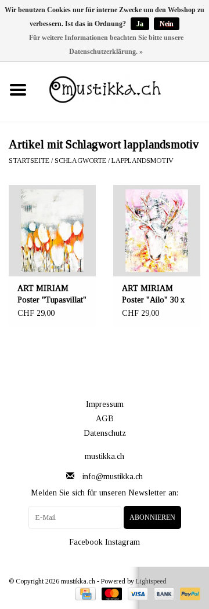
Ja (139, 24)
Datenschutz (105, 433)
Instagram (122, 542)
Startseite (29, 160)
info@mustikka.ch (112, 476)
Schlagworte (80, 160)
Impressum (105, 404)
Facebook (86, 542)
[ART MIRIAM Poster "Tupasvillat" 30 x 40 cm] (52, 230)
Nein (167, 24)
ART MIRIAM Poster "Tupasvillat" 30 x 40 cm (52, 295)
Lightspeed (151, 581)
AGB (105, 418)
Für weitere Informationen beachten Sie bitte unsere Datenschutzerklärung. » (106, 45)
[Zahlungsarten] (84, 593)
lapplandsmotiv (142, 160)
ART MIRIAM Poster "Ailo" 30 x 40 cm (153, 295)
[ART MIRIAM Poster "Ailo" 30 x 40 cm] (156, 230)
